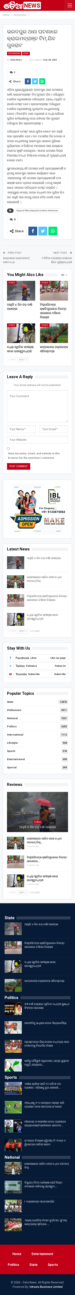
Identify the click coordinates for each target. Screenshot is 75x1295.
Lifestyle (12, 742)
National (12, 718)
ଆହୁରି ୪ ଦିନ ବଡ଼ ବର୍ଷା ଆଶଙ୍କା (44, 558)
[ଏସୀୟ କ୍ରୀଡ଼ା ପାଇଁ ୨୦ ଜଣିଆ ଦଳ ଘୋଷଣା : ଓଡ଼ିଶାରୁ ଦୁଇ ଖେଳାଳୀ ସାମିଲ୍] (13, 1088)
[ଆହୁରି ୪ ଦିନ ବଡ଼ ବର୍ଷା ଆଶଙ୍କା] (21, 290)
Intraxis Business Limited (46, 1286)
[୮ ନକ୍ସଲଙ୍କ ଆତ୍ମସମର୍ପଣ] (13, 1206)
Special (12, 767)
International (15, 734)
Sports (11, 751)
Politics (12, 726)
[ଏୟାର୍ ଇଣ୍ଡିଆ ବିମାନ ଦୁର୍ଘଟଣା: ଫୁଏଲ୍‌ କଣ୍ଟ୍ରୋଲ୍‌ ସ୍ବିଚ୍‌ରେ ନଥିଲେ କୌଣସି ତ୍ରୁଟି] (13, 1224)
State (26, 53)
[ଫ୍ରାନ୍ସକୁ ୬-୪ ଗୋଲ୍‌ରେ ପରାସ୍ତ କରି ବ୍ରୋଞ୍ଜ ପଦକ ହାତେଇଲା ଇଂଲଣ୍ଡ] (13, 1107)
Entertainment (16, 759)
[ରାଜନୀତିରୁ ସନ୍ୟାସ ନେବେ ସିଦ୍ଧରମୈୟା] (13, 1027)
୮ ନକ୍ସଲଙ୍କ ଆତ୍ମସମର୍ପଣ (39, 1201)
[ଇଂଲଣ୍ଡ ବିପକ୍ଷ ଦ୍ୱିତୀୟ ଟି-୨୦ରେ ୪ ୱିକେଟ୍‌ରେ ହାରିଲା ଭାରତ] (13, 1145)
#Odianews (14, 53)
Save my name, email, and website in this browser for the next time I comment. (34, 455)
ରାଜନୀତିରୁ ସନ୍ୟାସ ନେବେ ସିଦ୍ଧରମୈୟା (45, 1023)
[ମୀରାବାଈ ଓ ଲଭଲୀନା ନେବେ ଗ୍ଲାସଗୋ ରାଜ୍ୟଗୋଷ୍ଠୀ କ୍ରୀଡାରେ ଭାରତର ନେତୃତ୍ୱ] (13, 1126)
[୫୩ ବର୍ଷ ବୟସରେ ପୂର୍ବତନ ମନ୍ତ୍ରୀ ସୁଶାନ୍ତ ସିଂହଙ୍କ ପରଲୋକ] (13, 1008)
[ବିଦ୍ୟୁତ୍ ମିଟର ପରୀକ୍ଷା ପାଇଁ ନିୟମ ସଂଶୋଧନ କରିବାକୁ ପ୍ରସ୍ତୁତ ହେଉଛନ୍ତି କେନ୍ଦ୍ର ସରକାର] (13, 1187)
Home (16, 1254)
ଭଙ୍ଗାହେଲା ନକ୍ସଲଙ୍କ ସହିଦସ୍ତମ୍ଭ (44, 980)
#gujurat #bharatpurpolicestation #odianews (37, 210)
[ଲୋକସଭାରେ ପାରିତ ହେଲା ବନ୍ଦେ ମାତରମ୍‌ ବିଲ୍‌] (15, 581)
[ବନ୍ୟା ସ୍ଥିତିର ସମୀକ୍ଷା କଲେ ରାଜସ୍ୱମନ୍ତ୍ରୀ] (21, 333)
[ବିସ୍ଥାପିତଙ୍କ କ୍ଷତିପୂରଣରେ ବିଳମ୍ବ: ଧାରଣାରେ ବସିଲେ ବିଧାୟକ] (54, 290)
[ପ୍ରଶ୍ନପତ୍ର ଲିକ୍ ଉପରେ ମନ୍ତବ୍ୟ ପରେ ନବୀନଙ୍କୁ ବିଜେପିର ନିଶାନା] (13, 1046)
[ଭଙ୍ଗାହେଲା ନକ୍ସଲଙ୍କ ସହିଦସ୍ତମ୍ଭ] (54, 333)
